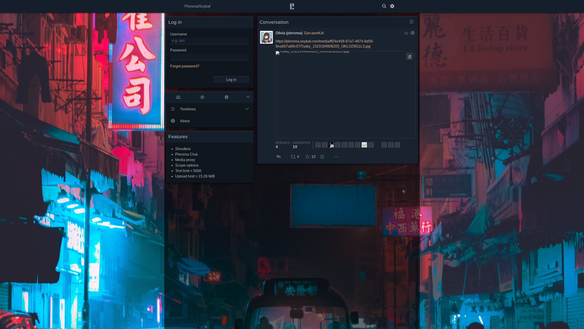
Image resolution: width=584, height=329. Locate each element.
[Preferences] (392, 6)
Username (178, 34)
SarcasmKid (314, 33)
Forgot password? (184, 66)
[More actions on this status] (336, 156)
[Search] (384, 6)
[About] (226, 97)
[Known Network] (202, 97)
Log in (231, 80)
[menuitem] (278, 156)
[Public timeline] (178, 97)
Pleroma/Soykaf (197, 6)
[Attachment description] (409, 56)
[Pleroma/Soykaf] (292, 6)
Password (178, 50)
